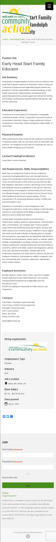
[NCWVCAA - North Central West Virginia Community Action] (16, 9)
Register (5, 493)
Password (12, 461)
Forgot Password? (9, 496)
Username (12, 449)
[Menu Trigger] (49, 6)
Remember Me (10, 477)
